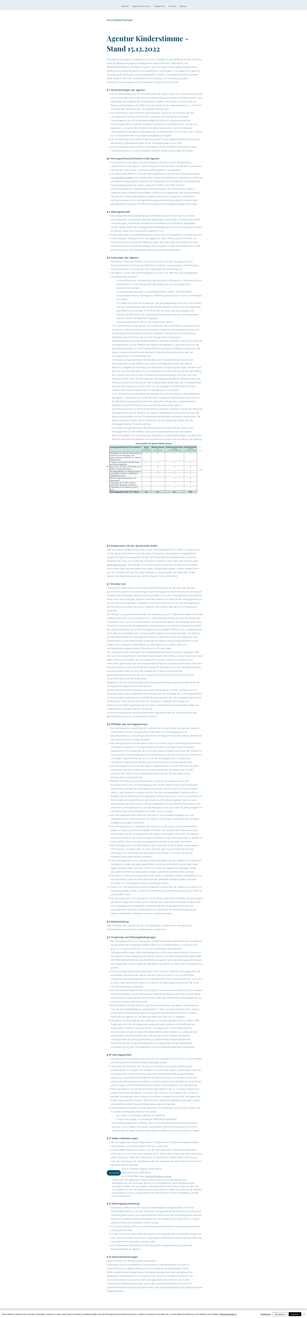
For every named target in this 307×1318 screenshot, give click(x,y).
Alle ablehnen (280, 1314)
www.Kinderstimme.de (122, 177)
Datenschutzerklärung (228, 1314)
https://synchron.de (116, 564)
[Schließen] (304, 1314)
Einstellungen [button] (266, 1314)
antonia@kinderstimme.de (158, 1176)
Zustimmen (295, 1314)
